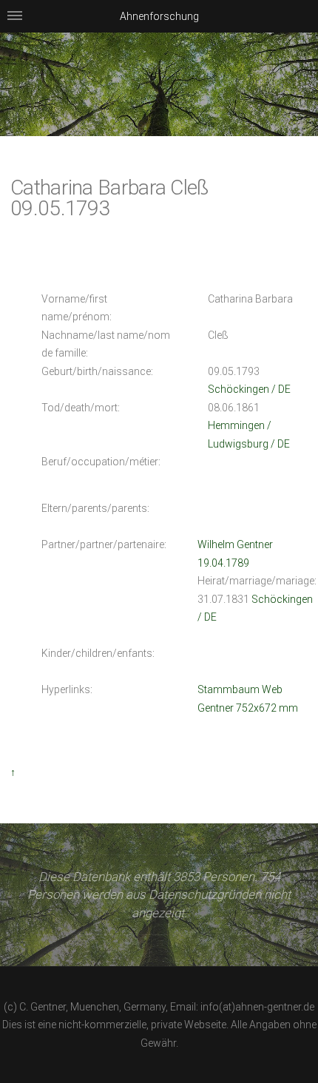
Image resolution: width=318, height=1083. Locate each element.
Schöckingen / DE (249, 389)
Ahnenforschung (159, 16)
